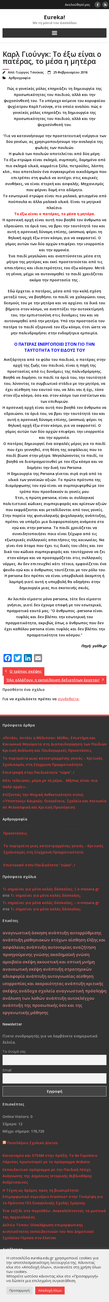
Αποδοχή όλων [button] (50, 1290)
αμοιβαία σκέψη (19, 962)
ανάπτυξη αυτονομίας (49, 947)
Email (7, 1070)
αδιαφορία (14, 976)
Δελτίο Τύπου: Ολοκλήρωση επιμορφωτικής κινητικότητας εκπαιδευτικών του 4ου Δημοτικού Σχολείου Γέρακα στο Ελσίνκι (48, 1231)
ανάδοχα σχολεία (37, 991)
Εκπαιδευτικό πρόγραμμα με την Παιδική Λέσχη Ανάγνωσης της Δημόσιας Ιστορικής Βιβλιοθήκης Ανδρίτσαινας (47, 1176)
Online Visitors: (16, 1116)
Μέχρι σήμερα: (17, 1131)
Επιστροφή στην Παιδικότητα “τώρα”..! (38, 772)
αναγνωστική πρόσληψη (81, 991)
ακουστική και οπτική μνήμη (66, 962)
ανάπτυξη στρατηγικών (67, 969)
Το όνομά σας (14, 1051)
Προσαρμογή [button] (19, 1290)
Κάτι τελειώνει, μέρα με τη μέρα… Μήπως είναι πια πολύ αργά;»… (50, 783)
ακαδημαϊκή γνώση (69, 954)
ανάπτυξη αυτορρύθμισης (74, 933)
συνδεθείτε (68, 698)
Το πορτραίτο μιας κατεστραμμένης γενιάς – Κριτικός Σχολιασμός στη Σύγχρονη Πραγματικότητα (53, 761)
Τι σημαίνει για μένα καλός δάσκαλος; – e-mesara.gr (51, 902)
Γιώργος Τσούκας (30, 72)
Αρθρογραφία (19, 78)
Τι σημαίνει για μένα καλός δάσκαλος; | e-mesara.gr (51, 889)
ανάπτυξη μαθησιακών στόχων (35, 940)
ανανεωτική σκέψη (22, 969)
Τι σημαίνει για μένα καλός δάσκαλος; (45, 895)
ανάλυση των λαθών (24, 998)
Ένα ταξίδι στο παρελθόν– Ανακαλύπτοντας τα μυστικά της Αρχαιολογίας (54, 1213)
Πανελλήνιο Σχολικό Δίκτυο (32, 1142)
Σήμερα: (10, 1123)
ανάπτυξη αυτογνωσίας (50, 976)
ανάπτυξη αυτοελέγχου (70, 998)
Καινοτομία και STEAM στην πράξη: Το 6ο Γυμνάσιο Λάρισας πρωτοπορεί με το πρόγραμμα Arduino (50, 1158)
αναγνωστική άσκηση (25, 933)
